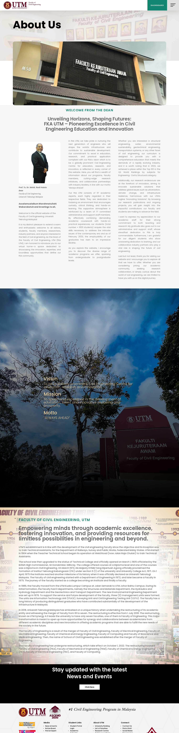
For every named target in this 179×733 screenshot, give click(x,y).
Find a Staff (127, 728)
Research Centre (102, 731)
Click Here (89, 687)
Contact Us (127, 726)
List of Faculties (101, 728)
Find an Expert (50, 731)
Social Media (127, 731)
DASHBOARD (157, 5)
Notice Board (50, 728)
